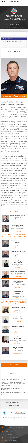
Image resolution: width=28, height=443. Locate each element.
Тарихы (7, 36)
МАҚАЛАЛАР (14, 365)
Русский (15, 27)
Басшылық (8, 39)
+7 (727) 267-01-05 (14, 24)
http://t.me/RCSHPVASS (11, 437)
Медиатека (14, 369)
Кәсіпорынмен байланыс (13, 41)
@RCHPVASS (8, 434)
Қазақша (8, 27)
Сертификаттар (14, 373)
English (21, 27)
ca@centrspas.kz (9, 431)
